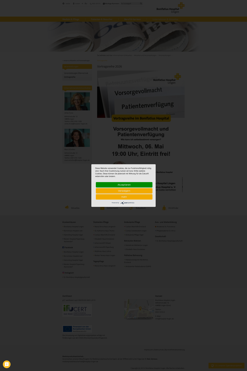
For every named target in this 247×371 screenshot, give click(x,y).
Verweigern (124, 190)
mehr (124, 196)
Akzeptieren (124, 184)
